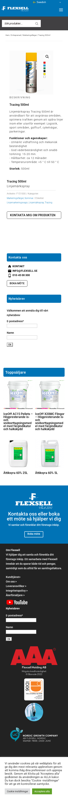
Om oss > (11, 581)
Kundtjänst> (13, 576)
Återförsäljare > (15, 595)
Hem (7, 35)
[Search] (37, 23)
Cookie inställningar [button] (17, 791)
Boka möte (17, 283)
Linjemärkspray (36, 202)
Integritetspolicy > (17, 590)
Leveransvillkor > (16, 586)
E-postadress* (15, 321)
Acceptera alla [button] (42, 791)
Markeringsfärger (30, 35)
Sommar (29, 198)
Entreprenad (16, 35)
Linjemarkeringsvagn (17, 202)
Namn (10, 332)
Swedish (41, 2)
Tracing (48, 202)
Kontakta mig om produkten (32, 215)
